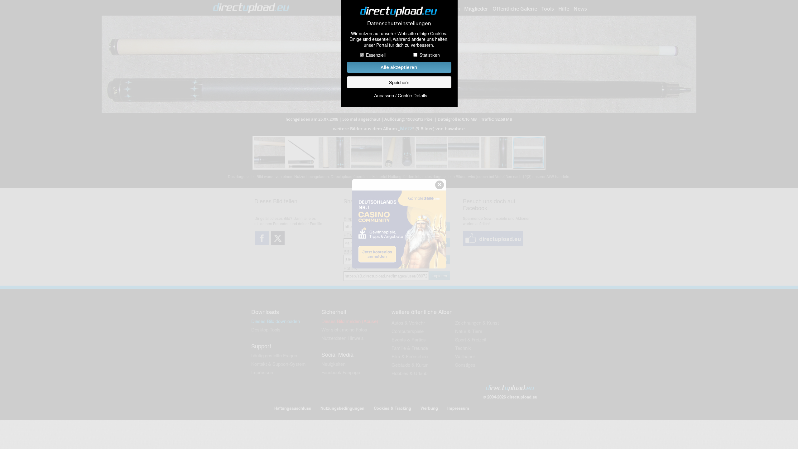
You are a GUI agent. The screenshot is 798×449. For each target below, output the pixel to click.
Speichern (399, 82)
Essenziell (376, 55)
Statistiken (430, 55)
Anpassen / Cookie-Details (400, 95)
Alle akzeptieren (399, 67)
